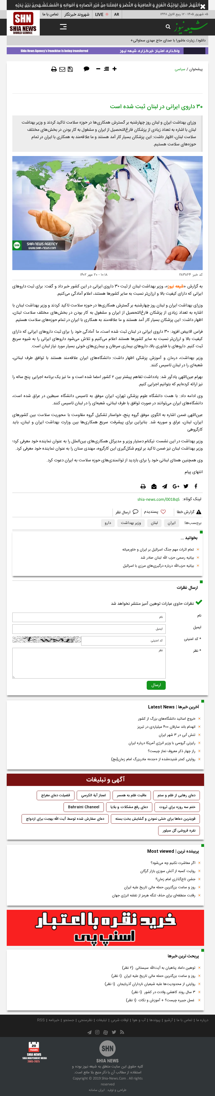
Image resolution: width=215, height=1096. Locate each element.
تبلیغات (101, 1020)
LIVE (99, 14)
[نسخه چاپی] (54, 69)
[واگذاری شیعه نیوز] (107, 50)
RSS (41, 1020)
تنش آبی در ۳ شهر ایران (177, 735)
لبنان (154, 523)
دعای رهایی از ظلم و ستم (176, 795)
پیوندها (154, 1020)
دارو (108, 523)
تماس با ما (51, 14)
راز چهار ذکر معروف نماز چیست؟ (171, 751)
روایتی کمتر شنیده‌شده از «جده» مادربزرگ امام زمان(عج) (153, 759)
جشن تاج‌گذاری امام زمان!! (175, 879)
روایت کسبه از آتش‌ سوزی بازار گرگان (167, 871)
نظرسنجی (85, 1020)
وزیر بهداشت (131, 523)
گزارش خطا (185, 512)
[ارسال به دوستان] (62, 69)
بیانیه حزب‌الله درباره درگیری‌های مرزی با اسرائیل (158, 566)
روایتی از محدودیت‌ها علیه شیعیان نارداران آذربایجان (150, 984)
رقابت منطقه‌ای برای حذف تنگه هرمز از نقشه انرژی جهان (153, 895)
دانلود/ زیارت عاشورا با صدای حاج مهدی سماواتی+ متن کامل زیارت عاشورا (150, 40)
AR (116, 15)
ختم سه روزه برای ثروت (177, 807)
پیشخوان (196, 69)
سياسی (180, 69)
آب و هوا (139, 1020)
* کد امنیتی (192, 639)
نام (199, 616)
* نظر (197, 651)
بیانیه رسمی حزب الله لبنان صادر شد (167, 558)
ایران (172, 523)
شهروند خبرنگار (76, 14)
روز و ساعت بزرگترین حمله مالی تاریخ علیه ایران (159, 887)
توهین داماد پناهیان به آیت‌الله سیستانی (158, 968)
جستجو (68, 1020)
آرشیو (168, 1020)
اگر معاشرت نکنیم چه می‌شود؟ (173, 863)
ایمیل (197, 627)
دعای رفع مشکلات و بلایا (129, 807)
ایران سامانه (97, 1090)
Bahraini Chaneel (83, 807)
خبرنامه (54, 1020)
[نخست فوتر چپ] (35, 1052)
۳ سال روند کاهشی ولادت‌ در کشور (163, 992)
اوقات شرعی (119, 1020)
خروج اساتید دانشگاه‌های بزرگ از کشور (166, 719)
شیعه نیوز (176, 286)
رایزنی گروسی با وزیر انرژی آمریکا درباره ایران (161, 743)
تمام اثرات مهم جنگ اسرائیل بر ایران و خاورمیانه (158, 550)
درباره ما (202, 1020)
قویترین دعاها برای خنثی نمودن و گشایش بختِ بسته (155, 819)
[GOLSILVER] (105, 928)
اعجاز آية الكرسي (93, 795)
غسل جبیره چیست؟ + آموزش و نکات (160, 1000)
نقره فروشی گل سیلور (179, 831)
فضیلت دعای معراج (55, 795)
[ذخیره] (70, 69)
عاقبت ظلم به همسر (131, 795)
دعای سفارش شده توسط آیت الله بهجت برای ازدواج (65, 819)
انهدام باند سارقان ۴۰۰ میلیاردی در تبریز (166, 727)
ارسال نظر (124, 512)
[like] (157, 513)
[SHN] (23, 23)
